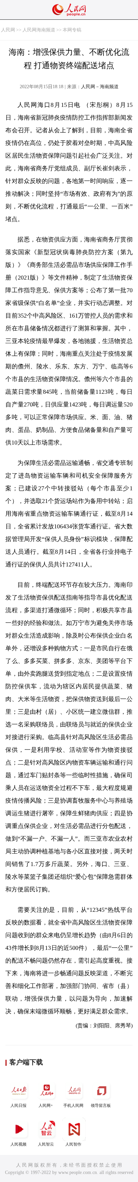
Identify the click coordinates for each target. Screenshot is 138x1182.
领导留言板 (101, 1105)
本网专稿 (72, 29)
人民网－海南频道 (100, 86)
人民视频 (18, 1144)
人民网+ (46, 1105)
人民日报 (18, 1105)
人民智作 (73, 1144)
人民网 (8, 29)
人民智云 (46, 1144)
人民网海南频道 (38, 29)
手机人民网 (73, 1105)
